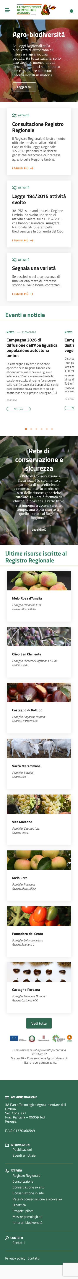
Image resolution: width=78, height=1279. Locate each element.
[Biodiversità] (36, 9)
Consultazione (23, 1181)
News (10, 332)
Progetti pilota (23, 1210)
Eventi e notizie (24, 1155)
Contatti (19, 1242)
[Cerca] (72, 11)
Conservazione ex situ (29, 1187)
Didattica (19, 1204)
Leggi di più (24, 87)
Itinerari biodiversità (27, 1222)
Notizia (19, 409)
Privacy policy (15, 1258)
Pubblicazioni (22, 1149)
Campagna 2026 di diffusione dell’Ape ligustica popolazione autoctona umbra (31, 347)
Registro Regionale (26, 1175)
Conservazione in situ (28, 1193)
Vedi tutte (39, 1023)
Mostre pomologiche (27, 1216)
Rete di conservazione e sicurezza (37, 1199)
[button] (26, 429)
